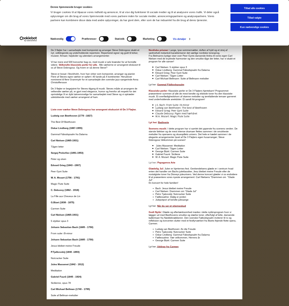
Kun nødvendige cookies (254, 27)
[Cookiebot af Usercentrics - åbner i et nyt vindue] (28, 39)
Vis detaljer (179, 38)
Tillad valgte (254, 17)
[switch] (104, 39)
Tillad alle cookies (254, 8)
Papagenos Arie (166, 162)
